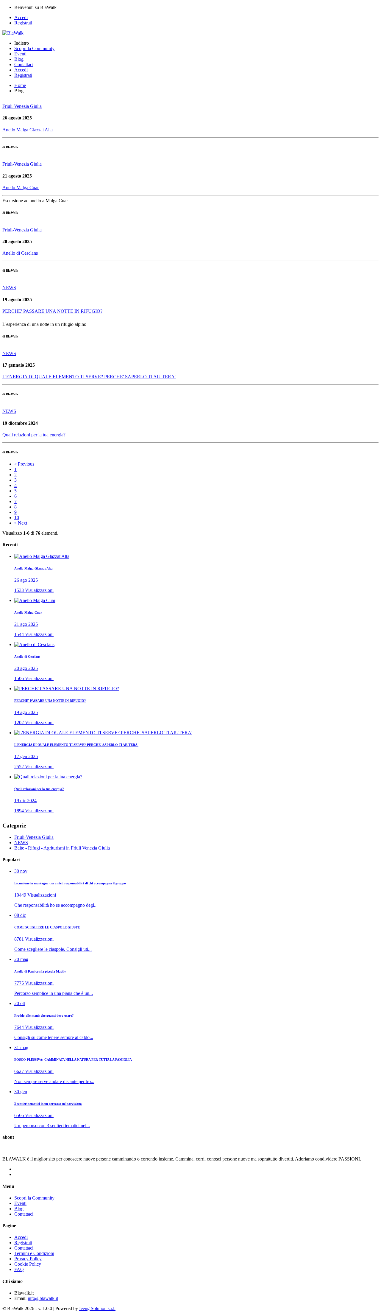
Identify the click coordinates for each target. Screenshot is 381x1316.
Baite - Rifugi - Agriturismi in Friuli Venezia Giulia (62, 847)
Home (20, 85)
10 (16, 517)
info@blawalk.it (43, 1298)
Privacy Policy (28, 1258)
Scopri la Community (34, 48)
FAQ (19, 1269)
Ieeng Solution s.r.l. (97, 1308)
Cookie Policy (27, 1264)
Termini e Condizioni (34, 1253)
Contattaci (23, 64)
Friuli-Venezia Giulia (34, 837)
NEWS (21, 842)
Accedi (21, 17)
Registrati (23, 22)
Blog (19, 59)
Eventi (20, 53)
